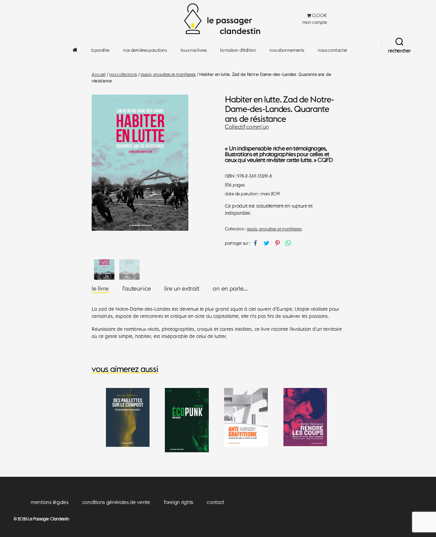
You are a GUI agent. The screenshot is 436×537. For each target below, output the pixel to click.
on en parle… (230, 288)
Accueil (99, 74)
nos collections (123, 74)
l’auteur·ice (136, 288)
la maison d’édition (238, 50)
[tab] (100, 288)
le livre (100, 288)
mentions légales (49, 502)
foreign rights (178, 502)
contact (215, 502)
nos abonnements (286, 50)
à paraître (100, 50)
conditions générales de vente (116, 502)
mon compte (314, 22)
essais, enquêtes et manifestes (168, 74)
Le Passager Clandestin (48, 518)
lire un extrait (181, 288)
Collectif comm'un (246, 126)
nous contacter (332, 50)
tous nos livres (194, 50)
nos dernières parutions (145, 50)
